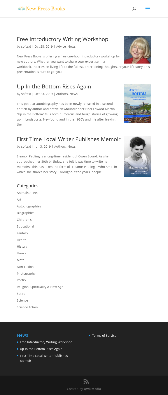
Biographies (25, 213)
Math (20, 260)
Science (22, 300)
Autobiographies (29, 206)
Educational (25, 226)
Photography (26, 273)
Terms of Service (104, 335)
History (22, 246)
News (72, 46)
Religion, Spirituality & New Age (40, 287)
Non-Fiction (25, 267)
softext (26, 46)
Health (21, 240)
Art (19, 199)
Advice (61, 46)
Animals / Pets (27, 193)
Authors (62, 94)
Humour (23, 253)
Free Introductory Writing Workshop (62, 39)
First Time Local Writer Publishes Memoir (69, 139)
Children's (24, 219)
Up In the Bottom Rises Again (54, 86)
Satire (21, 294)
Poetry (21, 280)
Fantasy (22, 233)
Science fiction (27, 307)
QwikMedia (92, 389)
